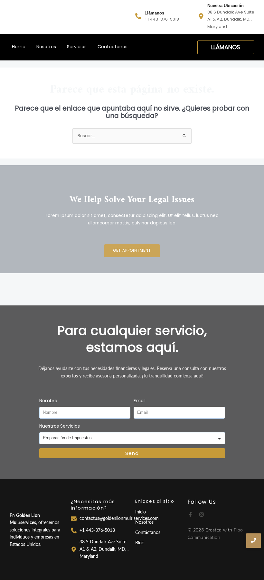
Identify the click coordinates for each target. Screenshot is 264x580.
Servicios (77, 46)
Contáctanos (112, 46)
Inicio (140, 512)
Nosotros (46, 46)
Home (18, 46)
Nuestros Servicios (59, 426)
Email (140, 400)
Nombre (48, 400)
